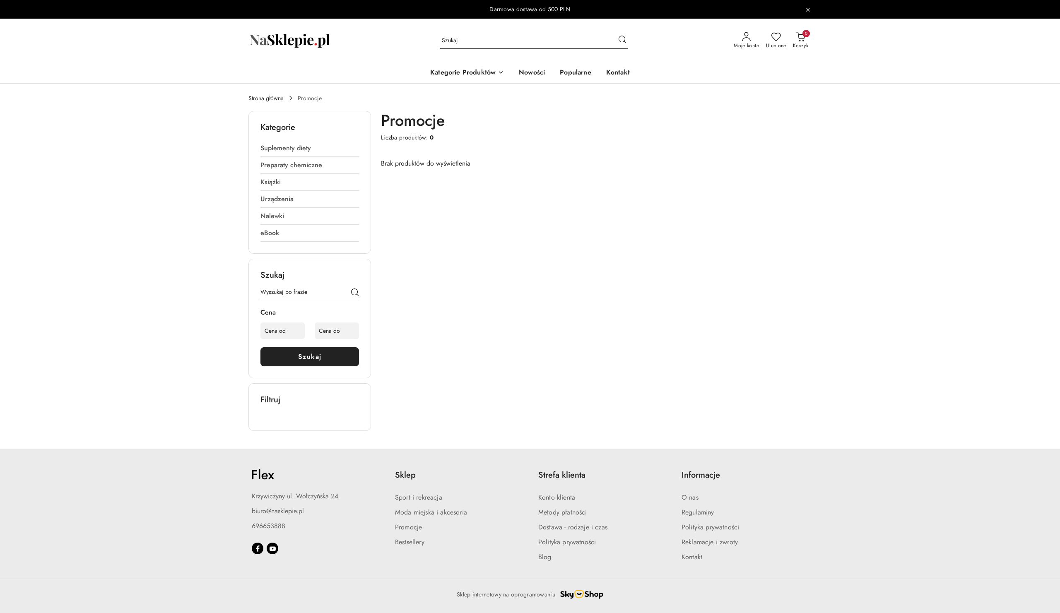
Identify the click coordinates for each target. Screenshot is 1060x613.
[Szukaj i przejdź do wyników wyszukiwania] (622, 40)
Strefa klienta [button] (561, 475)
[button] (467, 73)
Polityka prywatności (567, 542)
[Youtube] (272, 548)
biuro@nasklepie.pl (278, 511)
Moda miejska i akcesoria (431, 512)
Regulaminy (698, 512)
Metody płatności (562, 512)
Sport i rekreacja (418, 497)
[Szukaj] (355, 293)
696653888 (268, 526)
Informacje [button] (701, 475)
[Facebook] (257, 548)
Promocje (408, 527)
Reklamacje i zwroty (710, 542)
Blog (545, 557)
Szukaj (310, 356)
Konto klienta (556, 497)
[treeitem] (309, 148)
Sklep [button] (405, 475)
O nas (690, 497)
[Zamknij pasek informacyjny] (808, 9)
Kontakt (692, 557)
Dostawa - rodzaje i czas (572, 527)
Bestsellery (409, 542)
